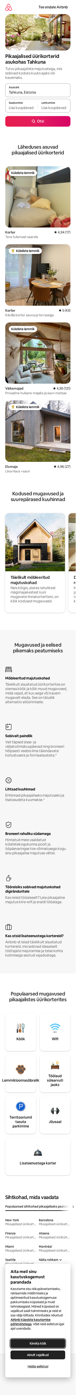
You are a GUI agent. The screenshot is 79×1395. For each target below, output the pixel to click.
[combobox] (38, 92)
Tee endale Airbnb (53, 7)
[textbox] (21, 107)
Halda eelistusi (38, 1366)
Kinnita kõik (38, 1343)
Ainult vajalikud (38, 1355)
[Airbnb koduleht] (8, 7)
